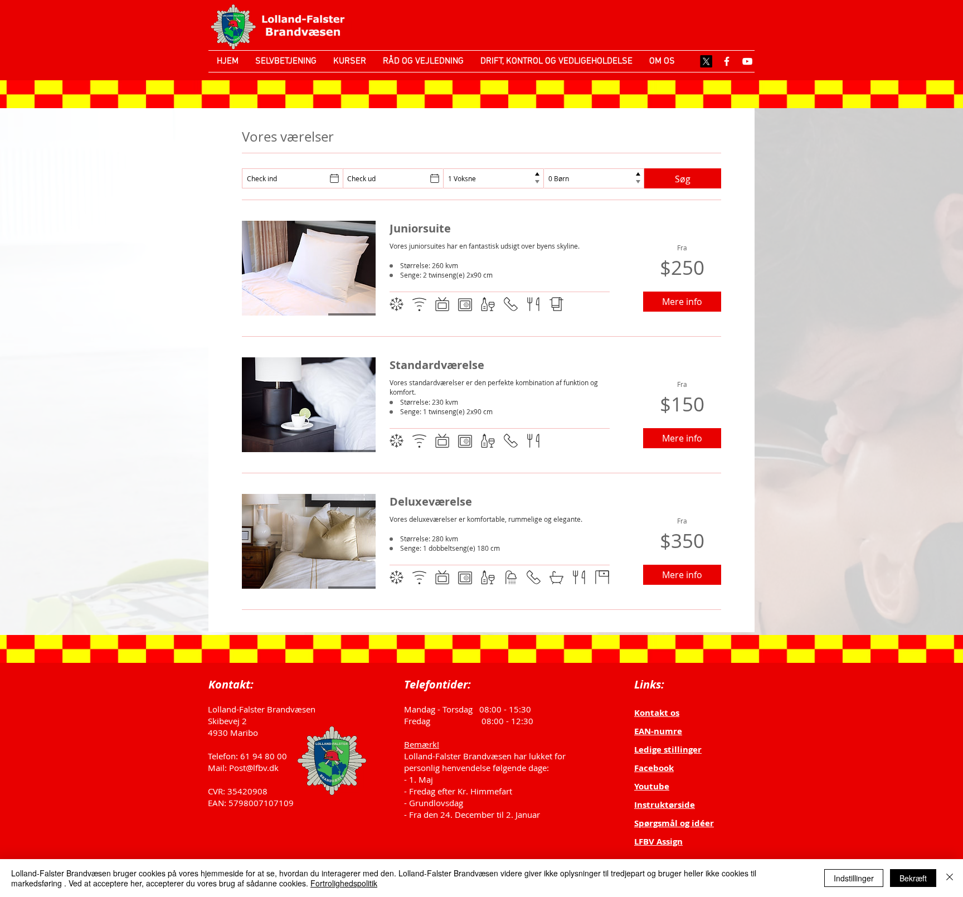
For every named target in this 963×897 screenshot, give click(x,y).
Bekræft (913, 878)
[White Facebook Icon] (727, 61)
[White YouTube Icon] (747, 61)
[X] (706, 61)
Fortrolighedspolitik (343, 883)
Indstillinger (854, 878)
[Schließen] (949, 878)
